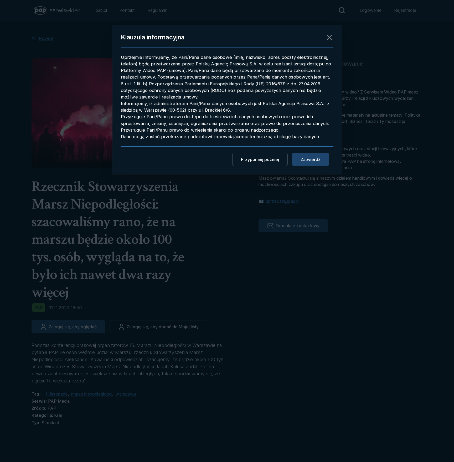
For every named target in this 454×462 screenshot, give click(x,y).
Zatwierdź (311, 159)
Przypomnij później (260, 159)
